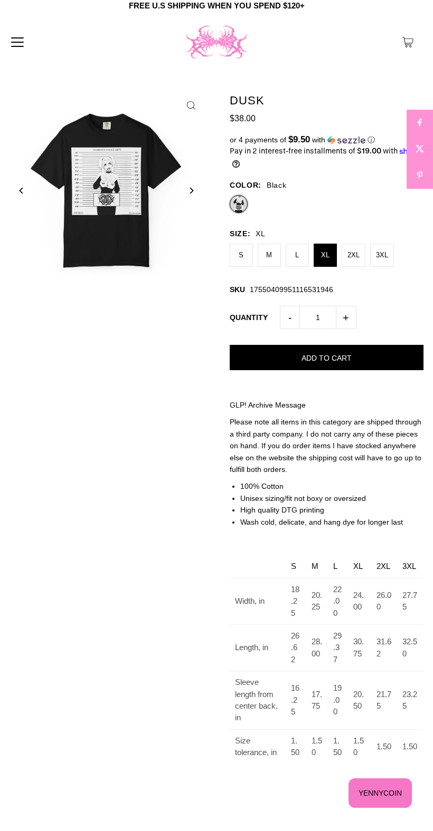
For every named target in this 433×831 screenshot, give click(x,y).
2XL (353, 255)
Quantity (249, 317)
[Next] (191, 190)
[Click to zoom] (191, 106)
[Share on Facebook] (420, 123)
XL (325, 255)
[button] (326, 140)
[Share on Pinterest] (420, 175)
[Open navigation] (17, 42)
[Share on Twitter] (420, 149)
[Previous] (21, 190)
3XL (382, 255)
